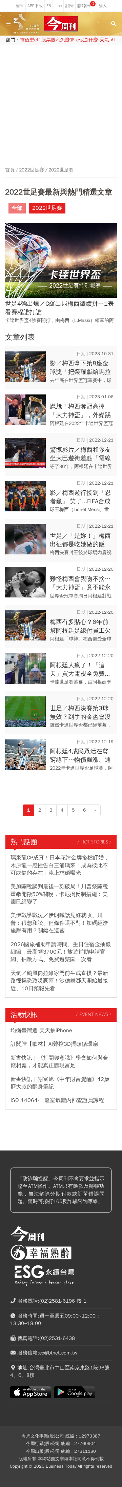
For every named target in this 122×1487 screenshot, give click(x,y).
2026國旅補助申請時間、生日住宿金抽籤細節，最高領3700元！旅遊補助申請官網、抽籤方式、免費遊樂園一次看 (61, 952)
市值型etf (30, 40)
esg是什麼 (87, 40)
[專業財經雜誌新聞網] (61, 24)
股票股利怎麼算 (58, 40)
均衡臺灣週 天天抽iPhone (41, 1030)
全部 (17, 208)
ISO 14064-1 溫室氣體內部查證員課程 (57, 1100)
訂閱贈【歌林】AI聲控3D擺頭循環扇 (54, 1044)
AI (113, 40)
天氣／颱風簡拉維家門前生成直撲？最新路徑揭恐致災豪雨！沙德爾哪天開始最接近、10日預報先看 (59, 981)
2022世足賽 (31, 170)
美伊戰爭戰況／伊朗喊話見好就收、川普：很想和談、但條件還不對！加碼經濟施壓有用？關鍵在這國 (59, 923)
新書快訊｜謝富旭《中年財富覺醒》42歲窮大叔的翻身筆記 (60, 1083)
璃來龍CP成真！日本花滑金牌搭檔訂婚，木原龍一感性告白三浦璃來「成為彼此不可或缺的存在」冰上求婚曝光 (60, 865)
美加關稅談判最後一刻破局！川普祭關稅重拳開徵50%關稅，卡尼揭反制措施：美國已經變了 (59, 894)
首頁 (10, 170)
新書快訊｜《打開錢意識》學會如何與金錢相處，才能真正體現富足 (59, 1062)
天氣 (104, 40)
